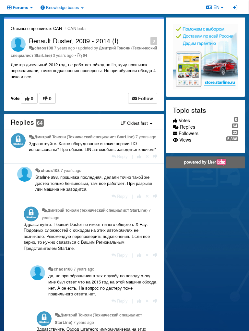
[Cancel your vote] (147, 156)
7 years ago (146, 137)
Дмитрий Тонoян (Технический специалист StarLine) (84, 137)
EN (216, 7)
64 (85, 55)
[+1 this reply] (139, 156)
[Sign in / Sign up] (235, 7)
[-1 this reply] (155, 156)
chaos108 (43, 48)
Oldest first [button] (137, 123)
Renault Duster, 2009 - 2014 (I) (74, 40)
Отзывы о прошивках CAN (36, 28)
